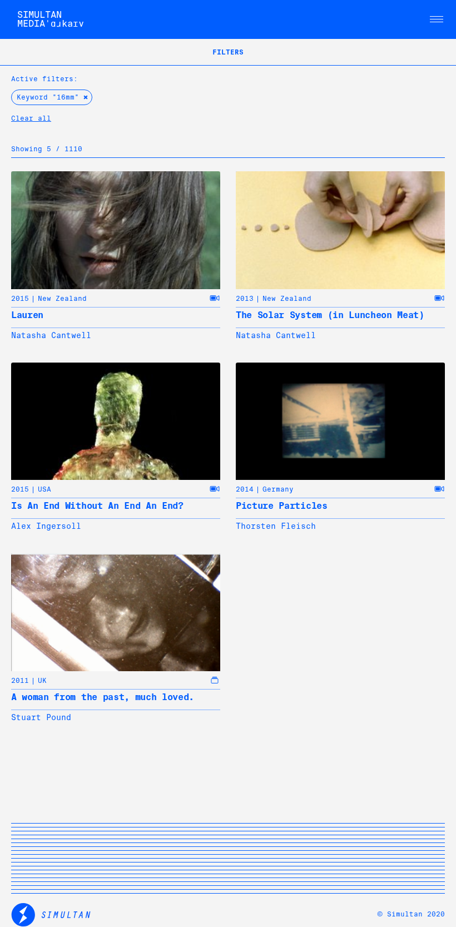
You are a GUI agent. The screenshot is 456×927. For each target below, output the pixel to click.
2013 (245, 298)
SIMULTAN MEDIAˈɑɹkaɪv (50, 19)
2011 (20, 680)
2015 (20, 298)
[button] (436, 19)
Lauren (27, 315)
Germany (278, 489)
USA (44, 489)
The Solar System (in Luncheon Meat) (330, 315)
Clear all (31, 118)
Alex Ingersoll (46, 526)
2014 (245, 489)
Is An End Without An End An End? (97, 506)
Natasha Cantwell (51, 335)
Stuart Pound (41, 717)
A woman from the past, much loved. (102, 697)
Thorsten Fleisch (276, 526)
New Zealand (62, 298)
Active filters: (44, 79)
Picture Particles (282, 506)
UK (42, 680)
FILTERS (228, 52)
